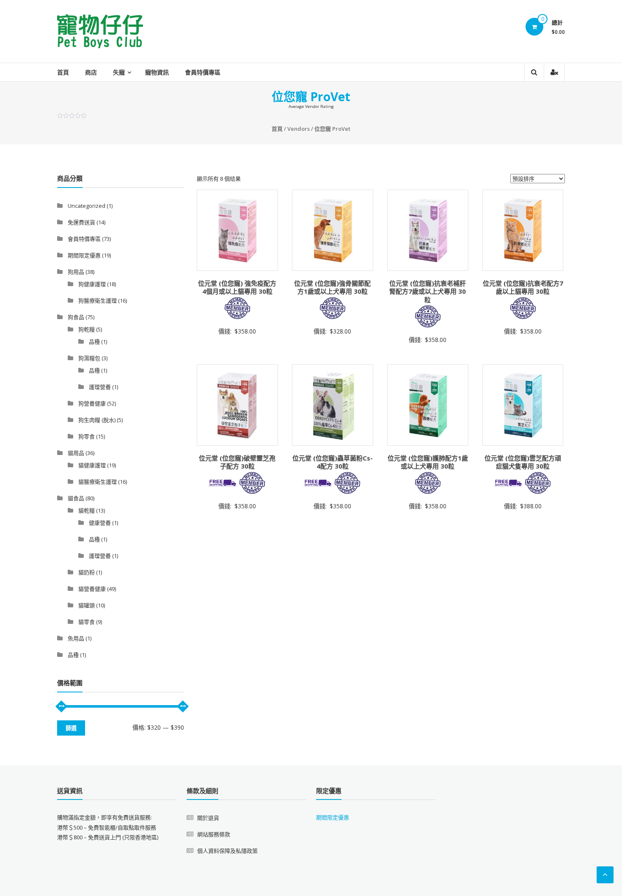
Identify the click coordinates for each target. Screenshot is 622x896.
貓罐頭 (86, 605)
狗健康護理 (92, 284)
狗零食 (86, 436)
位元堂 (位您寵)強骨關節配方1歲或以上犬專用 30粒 (332, 287)
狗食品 (76, 317)
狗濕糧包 (89, 358)
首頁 (63, 72)
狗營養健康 (92, 403)
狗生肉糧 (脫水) (97, 420)
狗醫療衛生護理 (97, 300)
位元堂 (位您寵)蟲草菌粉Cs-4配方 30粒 (332, 462)
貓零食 (86, 622)
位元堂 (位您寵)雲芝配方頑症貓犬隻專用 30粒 (522, 462)
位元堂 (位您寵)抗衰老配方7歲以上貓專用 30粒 (523, 287)
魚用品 (76, 638)
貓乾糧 (86, 510)
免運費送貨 (81, 222)
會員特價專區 (202, 72)
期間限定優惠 (84, 255)
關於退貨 (208, 818)
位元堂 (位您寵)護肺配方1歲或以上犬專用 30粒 (428, 462)
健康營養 (100, 523)
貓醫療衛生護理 (97, 481)
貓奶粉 (86, 572)
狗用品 (76, 272)
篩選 (71, 728)
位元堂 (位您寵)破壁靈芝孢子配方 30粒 (237, 462)
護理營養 (100, 387)
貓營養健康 (92, 589)
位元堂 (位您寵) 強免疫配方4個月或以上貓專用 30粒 (237, 287)
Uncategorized (86, 206)
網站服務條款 (213, 834)
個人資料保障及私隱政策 (227, 851)
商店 (91, 72)
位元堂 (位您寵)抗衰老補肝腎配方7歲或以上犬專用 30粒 (427, 291)
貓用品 (76, 453)
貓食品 (76, 498)
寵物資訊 (157, 72)
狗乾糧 (86, 329)
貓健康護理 (92, 465)
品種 (94, 341)
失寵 (119, 72)
